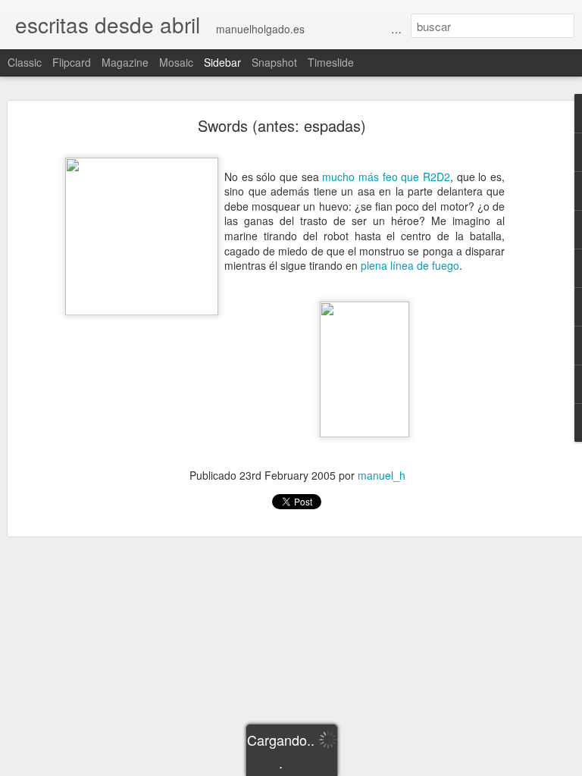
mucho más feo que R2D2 (386, 176)
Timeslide (331, 62)
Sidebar (222, 62)
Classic (25, 62)
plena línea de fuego (410, 265)
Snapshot (274, 62)
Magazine (125, 62)
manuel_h (381, 475)
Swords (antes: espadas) (282, 125)
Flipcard (71, 62)
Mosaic (176, 62)
